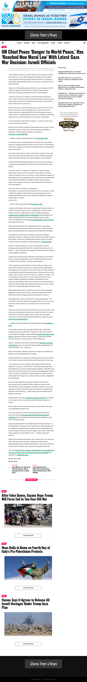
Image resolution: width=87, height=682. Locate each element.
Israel (33, 43)
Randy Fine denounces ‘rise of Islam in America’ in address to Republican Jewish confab (70, 79)
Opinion (60, 43)
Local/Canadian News (43, 43)
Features (19, 43)
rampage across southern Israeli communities (23, 215)
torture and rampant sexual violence (41, 220)
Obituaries (27, 43)
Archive (53, 43)
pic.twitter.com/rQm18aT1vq (18, 319)
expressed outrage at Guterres (36, 398)
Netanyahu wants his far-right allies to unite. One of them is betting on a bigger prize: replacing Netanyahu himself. (71, 104)
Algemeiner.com (22, 455)
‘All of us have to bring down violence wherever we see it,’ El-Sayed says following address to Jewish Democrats (71, 87)
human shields (46, 242)
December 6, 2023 (42, 138)
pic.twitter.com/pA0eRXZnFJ (18, 134)
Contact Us (67, 43)
